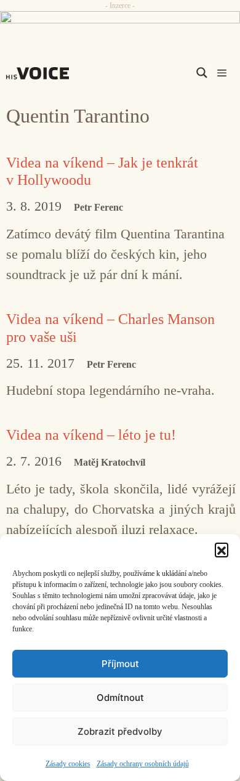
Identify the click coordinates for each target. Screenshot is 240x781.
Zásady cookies (68, 763)
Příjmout (120, 664)
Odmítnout (120, 697)
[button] (221, 549)
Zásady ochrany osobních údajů (143, 763)
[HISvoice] (40, 73)
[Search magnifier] (201, 72)
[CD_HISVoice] (120, 22)
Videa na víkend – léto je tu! (91, 435)
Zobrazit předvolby (120, 731)
